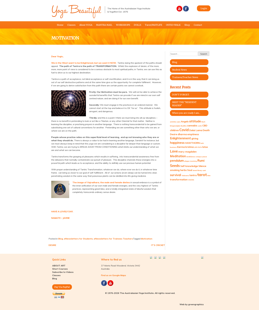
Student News (179, 69)
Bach (203, 122)
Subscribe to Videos (63, 272)
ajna (178, 122)
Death (206, 130)
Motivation (146, 238)
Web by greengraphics (192, 304)
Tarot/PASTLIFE (153, 25)
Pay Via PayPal (62, 287)
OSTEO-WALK (173, 25)
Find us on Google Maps (113, 275)
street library (197, 170)
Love (174, 151)
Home (60, 25)
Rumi (201, 160)
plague (187, 161)
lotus (205, 146)
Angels (185, 121)
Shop (187, 25)
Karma (181, 146)
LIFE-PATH (198, 147)
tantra (193, 175)
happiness (177, 143)
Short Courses (60, 268)
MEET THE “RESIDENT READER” (184, 104)
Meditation (178, 156)
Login (204, 8)
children (174, 130)
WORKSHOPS (123, 25)
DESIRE (52, 245)
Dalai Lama (195, 130)
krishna (189, 146)
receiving (193, 161)
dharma (182, 134)
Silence (202, 165)
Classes (71, 25)
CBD (204, 125)
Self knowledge (189, 165)
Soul (189, 170)
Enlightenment (180, 138)
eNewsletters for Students (78, 238)
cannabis (192, 125)
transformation (179, 179)
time (208, 175)
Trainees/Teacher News (185, 77)
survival (175, 175)
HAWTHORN (192, 142)
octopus (199, 157)
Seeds (175, 165)
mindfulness (190, 157)
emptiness (193, 134)
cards (200, 126)
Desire (173, 134)
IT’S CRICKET (158, 245)
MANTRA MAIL (104, 25)
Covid (184, 130)
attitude (195, 121)
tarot (202, 174)
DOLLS (137, 25)
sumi (204, 170)
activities (173, 122)
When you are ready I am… (186, 113)
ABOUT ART (58, 265)
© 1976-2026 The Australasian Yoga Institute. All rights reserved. (140, 293)
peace (204, 157)
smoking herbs (178, 170)
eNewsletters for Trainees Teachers (113, 238)
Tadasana (185, 175)
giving (194, 138)
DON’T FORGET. (181, 94)
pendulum (177, 160)
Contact (198, 25)
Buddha (184, 126)
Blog (60, 238)
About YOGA (85, 25)
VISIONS (191, 180)
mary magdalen (187, 151)
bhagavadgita (175, 126)
